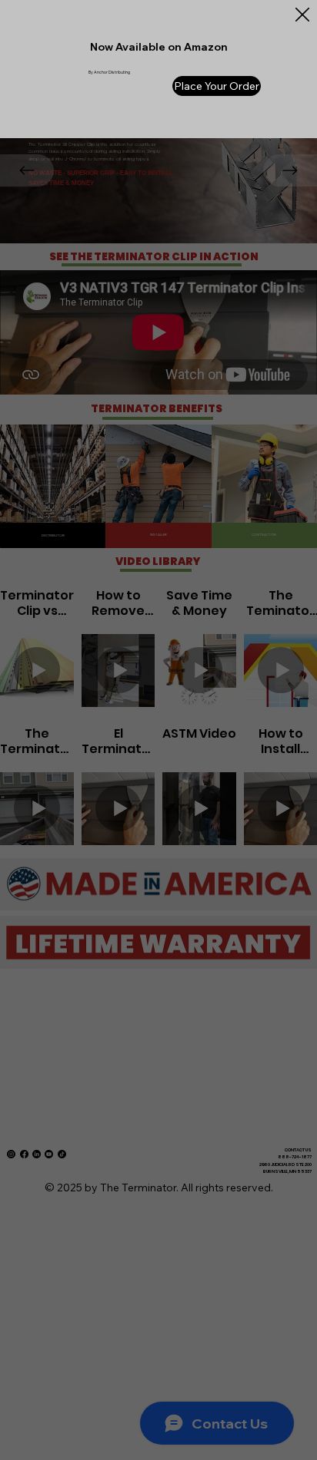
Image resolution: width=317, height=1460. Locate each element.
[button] (302, 15)
